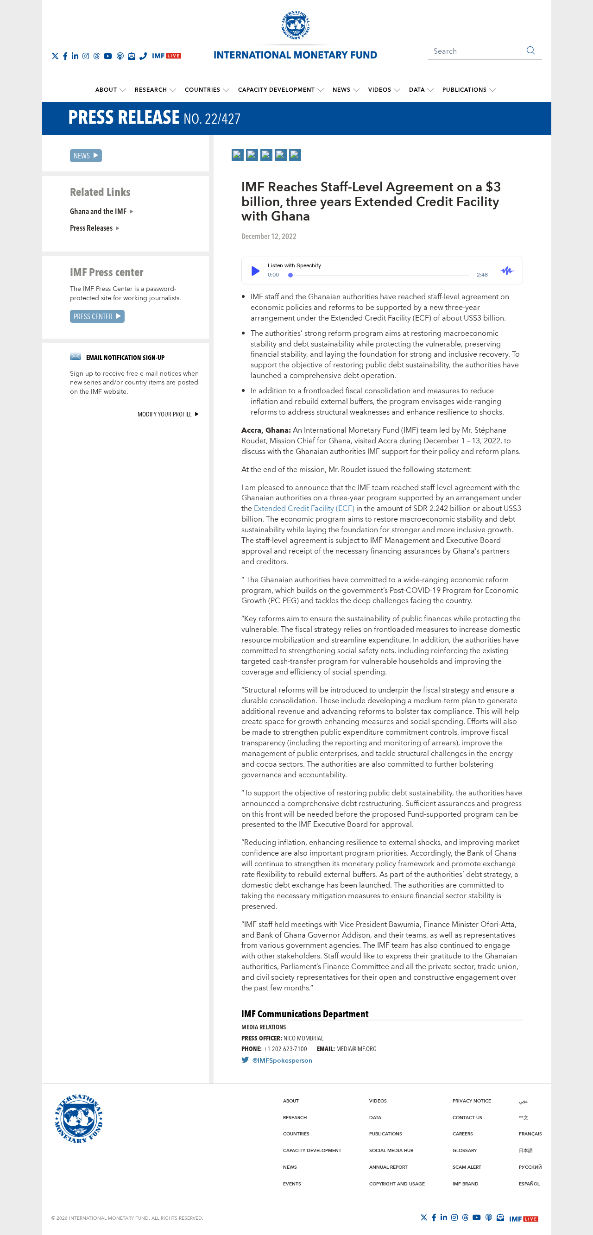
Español (529, 1184)
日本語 (526, 1151)
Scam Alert (467, 1167)
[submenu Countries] (226, 90)
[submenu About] (122, 90)
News (342, 90)
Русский (530, 1167)
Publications (464, 90)
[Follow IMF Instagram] (85, 56)
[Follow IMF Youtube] (108, 56)
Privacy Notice (472, 1101)
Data (417, 90)
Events (292, 1184)
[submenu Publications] (492, 90)
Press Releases (91, 227)
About (106, 90)
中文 (523, 1118)
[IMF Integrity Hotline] (143, 56)
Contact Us (467, 1118)
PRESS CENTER (93, 316)
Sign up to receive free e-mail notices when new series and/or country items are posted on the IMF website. (134, 383)
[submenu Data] (430, 90)
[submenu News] (356, 90)
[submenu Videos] (397, 90)
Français (530, 1134)
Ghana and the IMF (98, 211)
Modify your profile (165, 414)
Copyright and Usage (397, 1184)
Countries (203, 90)
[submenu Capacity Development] (320, 90)
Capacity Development (276, 90)
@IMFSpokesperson (282, 1060)
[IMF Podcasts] (488, 1217)
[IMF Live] (524, 1217)
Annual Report (388, 1167)
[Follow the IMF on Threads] (96, 56)
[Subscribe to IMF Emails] (131, 56)
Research (151, 90)
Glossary (465, 1151)
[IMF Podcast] (120, 56)
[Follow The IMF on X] (55, 56)
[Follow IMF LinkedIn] (75, 56)
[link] (238, 155)
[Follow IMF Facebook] (65, 56)
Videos (379, 90)
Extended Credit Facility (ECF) (305, 508)
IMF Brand (466, 1184)
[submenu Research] (172, 90)
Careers (463, 1134)
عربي (523, 1101)
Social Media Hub (391, 1151)
